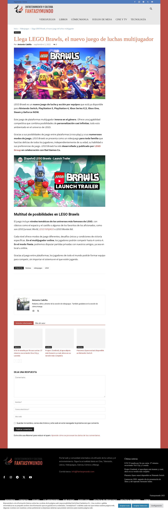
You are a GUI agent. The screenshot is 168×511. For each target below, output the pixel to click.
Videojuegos (47, 19)
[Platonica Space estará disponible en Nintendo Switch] (91, 338)
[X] (148, 2)
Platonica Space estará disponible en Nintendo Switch (144, 475)
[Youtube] (152, 2)
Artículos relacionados (23, 323)
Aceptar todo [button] (125, 506)
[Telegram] (143, 2)
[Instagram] (139, 2)
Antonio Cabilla (25, 44)
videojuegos (38, 268)
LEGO (47, 268)
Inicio (16, 29)
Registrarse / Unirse (20, 2)
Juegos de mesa (102, 19)
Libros (63, 19)
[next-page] (19, 361)
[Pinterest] (28, 284)
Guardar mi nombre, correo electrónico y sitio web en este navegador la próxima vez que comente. (58, 423)
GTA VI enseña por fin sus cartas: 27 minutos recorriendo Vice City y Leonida (28, 353)
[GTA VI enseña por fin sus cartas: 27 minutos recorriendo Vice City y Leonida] (28, 338)
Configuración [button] (156, 506)
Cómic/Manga (79, 19)
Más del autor (40, 323)
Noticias (17, 32)
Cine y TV (121, 19)
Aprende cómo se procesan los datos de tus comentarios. (75, 435)
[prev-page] (15, 361)
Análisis (48, 347)
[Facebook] (135, 2)
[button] (151, 9)
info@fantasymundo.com (83, 471)
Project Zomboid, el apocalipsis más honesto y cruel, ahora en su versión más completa (58, 353)
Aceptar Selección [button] (140, 506)
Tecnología (138, 19)
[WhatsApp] (34, 284)
